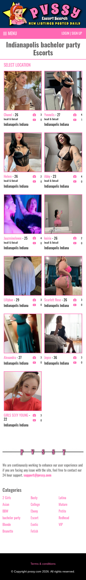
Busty (34, 497)
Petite (62, 511)
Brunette (8, 531)
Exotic (34, 524)
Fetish (34, 531)
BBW (5, 511)
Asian (6, 504)
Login (65, 33)
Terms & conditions (43, 563)
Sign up (77, 33)
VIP (61, 524)
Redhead (64, 517)
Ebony (34, 511)
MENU (12, 33)
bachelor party (11, 517)
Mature (63, 504)
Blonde (7, 524)
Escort (34, 517)
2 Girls (7, 497)
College (35, 504)
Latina (62, 497)
